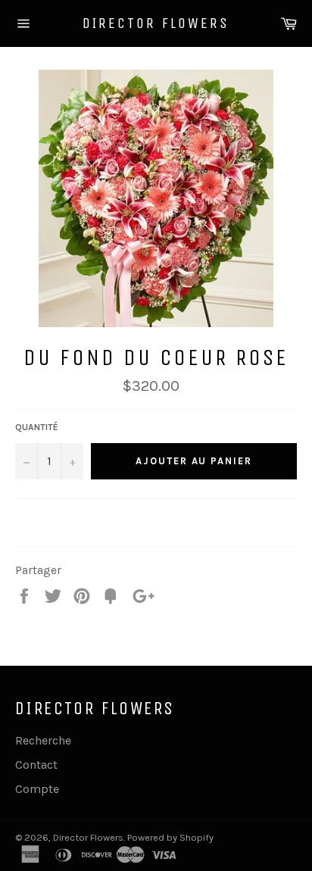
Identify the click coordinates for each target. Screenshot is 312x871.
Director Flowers (156, 23)
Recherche (43, 740)
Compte (37, 789)
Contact (36, 764)
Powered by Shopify (170, 837)
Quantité (36, 427)
